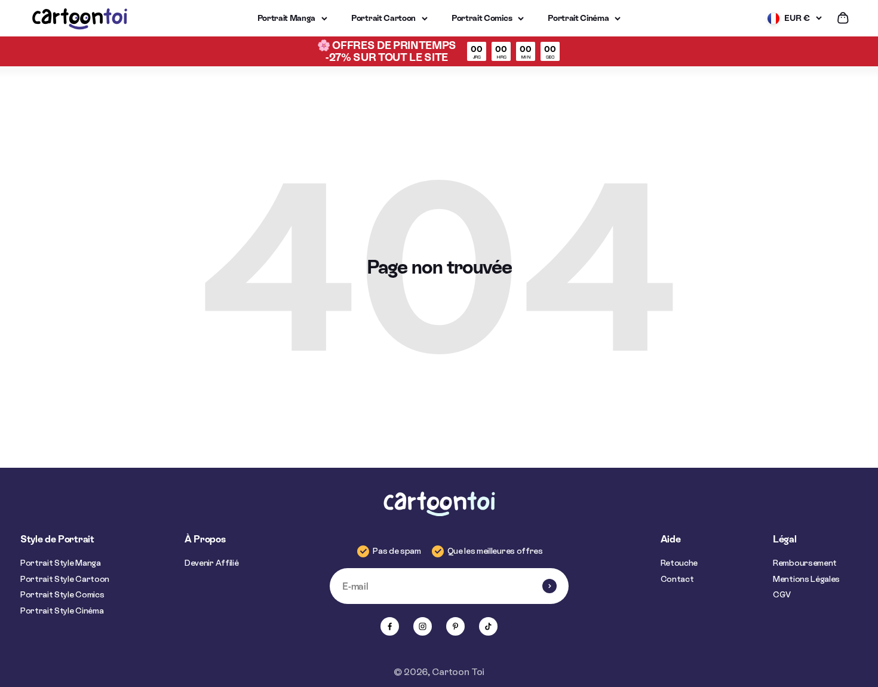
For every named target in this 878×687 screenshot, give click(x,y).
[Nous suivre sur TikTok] (488, 626)
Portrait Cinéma (578, 18)
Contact (677, 579)
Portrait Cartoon (383, 18)
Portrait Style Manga (60, 563)
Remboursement (805, 563)
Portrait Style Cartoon (64, 579)
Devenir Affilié (211, 563)
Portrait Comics (482, 18)
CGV (782, 594)
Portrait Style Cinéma (61, 610)
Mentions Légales (806, 579)
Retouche (679, 563)
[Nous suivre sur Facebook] (389, 626)
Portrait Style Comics (62, 594)
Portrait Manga (286, 18)
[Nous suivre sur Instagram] (422, 626)
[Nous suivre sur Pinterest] (455, 626)
